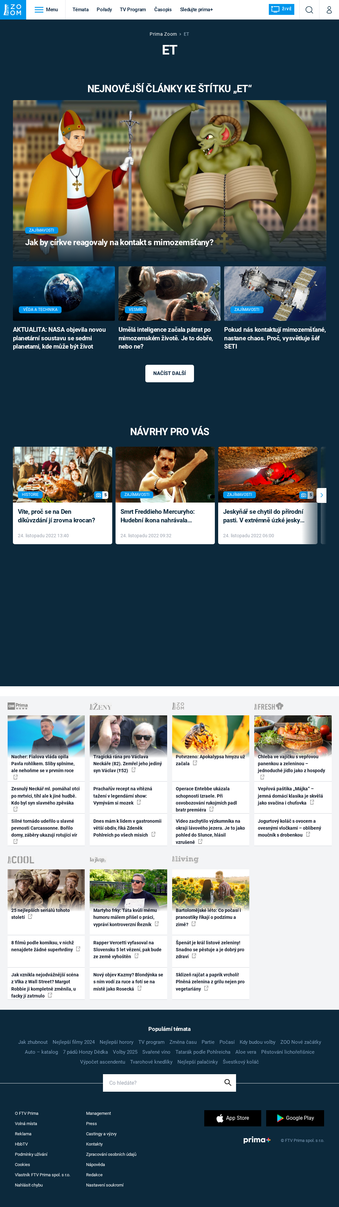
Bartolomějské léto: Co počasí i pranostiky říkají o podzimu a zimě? (208, 917)
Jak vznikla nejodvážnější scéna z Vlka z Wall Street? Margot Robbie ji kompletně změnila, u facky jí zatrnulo (45, 985)
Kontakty (94, 1144)
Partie (208, 1042)
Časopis (163, 10)
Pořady (104, 10)
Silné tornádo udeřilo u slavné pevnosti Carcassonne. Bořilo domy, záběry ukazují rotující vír (44, 828)
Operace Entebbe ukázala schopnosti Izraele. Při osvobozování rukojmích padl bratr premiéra (206, 799)
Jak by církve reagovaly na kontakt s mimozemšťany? (119, 242)
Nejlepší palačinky (197, 1062)
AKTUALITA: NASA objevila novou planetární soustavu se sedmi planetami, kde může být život (59, 338)
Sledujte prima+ (196, 10)
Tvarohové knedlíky (151, 1062)
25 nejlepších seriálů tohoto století (40, 914)
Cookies (22, 1164)
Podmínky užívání (31, 1154)
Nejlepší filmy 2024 (74, 1042)
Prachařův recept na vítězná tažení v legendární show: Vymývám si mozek (122, 796)
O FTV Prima (26, 1113)
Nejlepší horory (116, 1042)
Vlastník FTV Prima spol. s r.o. (42, 1174)
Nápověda (95, 1164)
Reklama (23, 1133)
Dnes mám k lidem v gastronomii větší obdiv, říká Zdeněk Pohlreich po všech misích (127, 828)
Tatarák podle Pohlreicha (202, 1052)
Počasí (227, 1042)
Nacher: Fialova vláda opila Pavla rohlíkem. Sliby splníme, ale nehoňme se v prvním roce (42, 763)
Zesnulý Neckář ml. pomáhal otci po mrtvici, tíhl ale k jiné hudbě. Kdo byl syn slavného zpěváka (45, 796)
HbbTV (21, 1144)
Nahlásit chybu (29, 1185)
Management (98, 1113)
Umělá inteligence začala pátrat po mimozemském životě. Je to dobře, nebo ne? (166, 338)
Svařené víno (156, 1052)
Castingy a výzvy (101, 1133)
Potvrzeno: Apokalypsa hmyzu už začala (210, 760)
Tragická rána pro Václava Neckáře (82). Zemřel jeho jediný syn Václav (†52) (127, 763)
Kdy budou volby (257, 1042)
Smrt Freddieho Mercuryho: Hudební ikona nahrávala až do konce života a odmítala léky (160, 516)
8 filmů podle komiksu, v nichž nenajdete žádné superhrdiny (42, 946)
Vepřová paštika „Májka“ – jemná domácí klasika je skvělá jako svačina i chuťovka (290, 796)
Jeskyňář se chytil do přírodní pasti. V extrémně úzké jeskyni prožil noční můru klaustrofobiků (264, 516)
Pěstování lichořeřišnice (288, 1052)
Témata (80, 10)
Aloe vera (245, 1052)
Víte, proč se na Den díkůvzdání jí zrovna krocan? (56, 516)
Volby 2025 (125, 1052)
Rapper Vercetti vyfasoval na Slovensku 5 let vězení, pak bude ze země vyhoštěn (127, 950)
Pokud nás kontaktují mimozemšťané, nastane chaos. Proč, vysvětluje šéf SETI (275, 338)
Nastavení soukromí (104, 1185)
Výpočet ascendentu (102, 1062)
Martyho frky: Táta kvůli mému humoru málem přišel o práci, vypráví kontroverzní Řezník (125, 917)
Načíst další (169, 373)
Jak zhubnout (33, 1042)
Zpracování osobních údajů (111, 1154)
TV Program (133, 10)
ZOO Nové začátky (300, 1042)
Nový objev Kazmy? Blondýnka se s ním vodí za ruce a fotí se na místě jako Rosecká (128, 982)
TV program (151, 1042)
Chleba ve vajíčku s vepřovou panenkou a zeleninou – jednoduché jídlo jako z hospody (291, 763)
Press (91, 1123)
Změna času (183, 1042)
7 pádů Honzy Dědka (85, 1052)
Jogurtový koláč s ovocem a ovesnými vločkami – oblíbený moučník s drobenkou (289, 828)
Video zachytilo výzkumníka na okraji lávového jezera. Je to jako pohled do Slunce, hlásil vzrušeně (210, 831)
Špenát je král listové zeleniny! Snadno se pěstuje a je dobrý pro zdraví (210, 950)
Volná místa (26, 1123)
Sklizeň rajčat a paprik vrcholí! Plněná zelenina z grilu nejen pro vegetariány (210, 982)
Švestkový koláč (241, 1062)
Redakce (94, 1174)
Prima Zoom (163, 34)
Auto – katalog (41, 1052)
